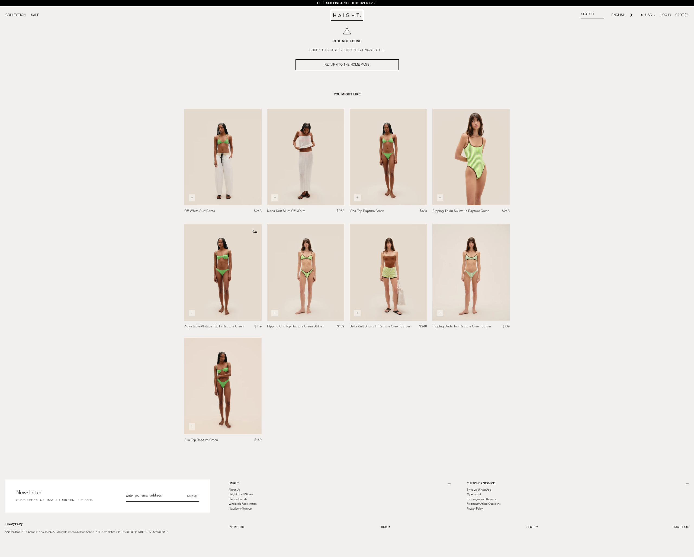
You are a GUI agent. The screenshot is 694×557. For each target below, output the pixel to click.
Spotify (532, 527)
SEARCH (587, 14)
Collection (15, 15)
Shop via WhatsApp (479, 489)
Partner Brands (238, 499)
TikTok (385, 527)
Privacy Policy (14, 524)
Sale (35, 15)
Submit (193, 496)
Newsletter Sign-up (240, 508)
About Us (234, 489)
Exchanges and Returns (481, 499)
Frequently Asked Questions (484, 504)
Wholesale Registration (243, 504)
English (618, 15)
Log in (665, 15)
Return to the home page (347, 64)
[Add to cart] (192, 197)
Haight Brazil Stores (241, 494)
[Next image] (256, 156)
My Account (474, 494)
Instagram (237, 527)
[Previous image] (189, 156)
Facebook (681, 527)
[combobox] (622, 15)
